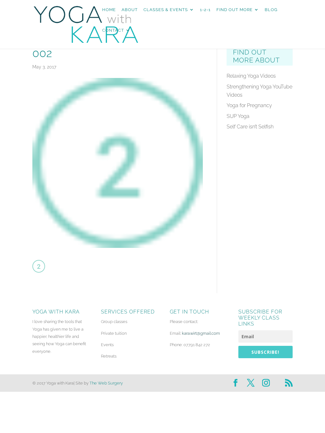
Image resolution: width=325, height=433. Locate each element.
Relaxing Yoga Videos (251, 76)
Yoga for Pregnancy (249, 105)
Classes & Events (165, 10)
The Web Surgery (106, 383)
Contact (113, 30)
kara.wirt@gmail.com (201, 333)
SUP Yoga (238, 116)
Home (109, 10)
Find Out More (234, 10)
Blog (271, 10)
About (130, 10)
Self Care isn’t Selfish (250, 127)
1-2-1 (205, 10)
